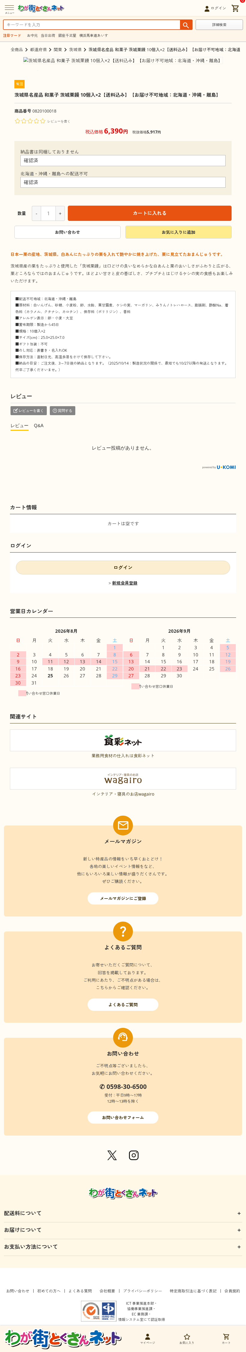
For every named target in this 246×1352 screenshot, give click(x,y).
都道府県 (38, 49)
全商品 (16, 49)
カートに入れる (149, 213)
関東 (58, 49)
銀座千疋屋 (67, 35)
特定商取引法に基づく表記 (193, 1291)
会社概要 (107, 1291)
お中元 (32, 35)
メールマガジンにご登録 (123, 898)
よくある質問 (80, 1291)
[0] (235, 8)
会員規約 (232, 1291)
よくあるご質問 (123, 1004)
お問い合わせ (67, 232)
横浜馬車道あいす (93, 35)
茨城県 (75, 49)
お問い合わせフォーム (123, 1117)
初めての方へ (49, 1291)
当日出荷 (48, 35)
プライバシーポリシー (142, 1291)
